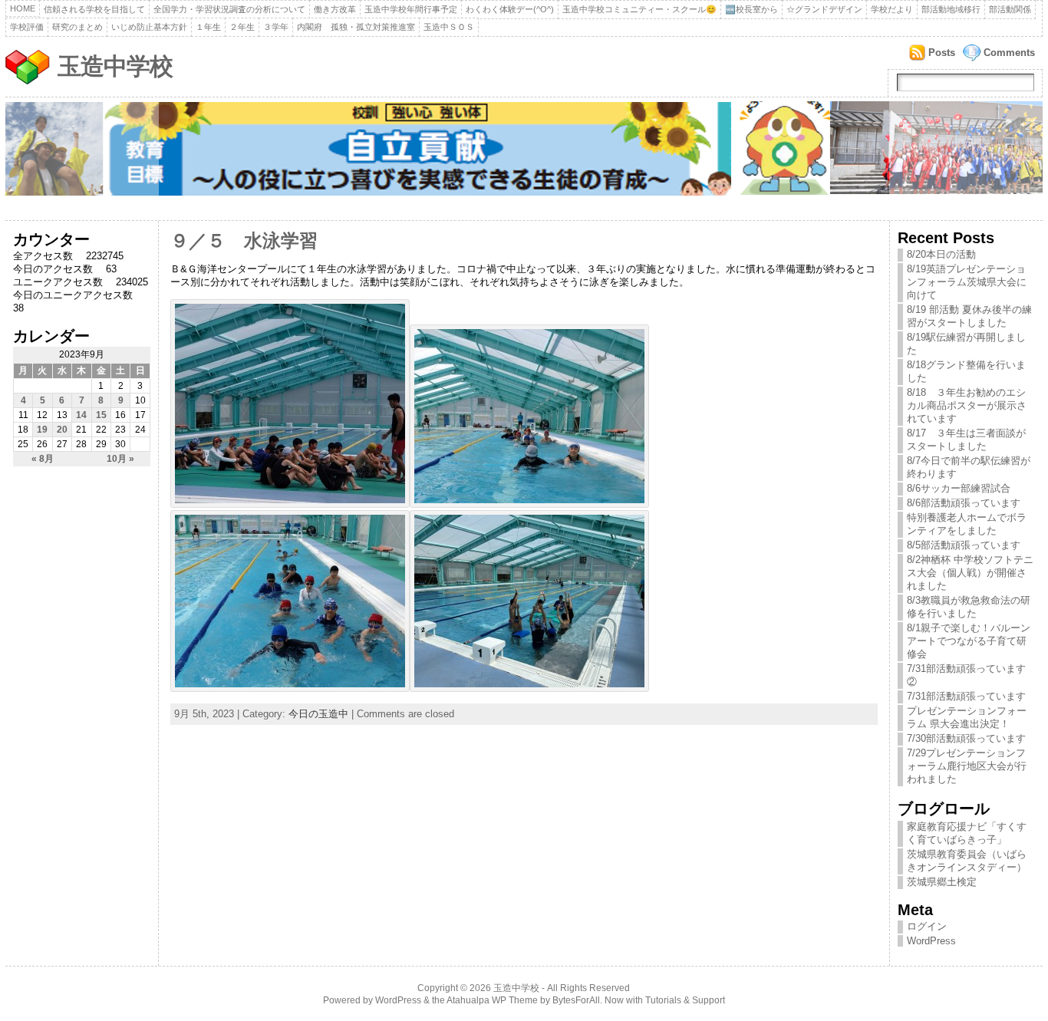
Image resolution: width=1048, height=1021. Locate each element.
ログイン (927, 926)
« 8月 (42, 458)
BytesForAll (576, 1000)
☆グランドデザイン (824, 9)
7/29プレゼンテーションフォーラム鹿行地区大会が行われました (967, 766)
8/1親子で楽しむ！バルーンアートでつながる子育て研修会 (968, 641)
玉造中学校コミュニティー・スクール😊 (639, 9)
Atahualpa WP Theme (492, 1000)
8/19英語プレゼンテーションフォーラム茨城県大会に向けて (967, 282)
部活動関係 (1010, 9)
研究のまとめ (77, 26)
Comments (1009, 52)
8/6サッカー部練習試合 (958, 488)
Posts (941, 52)
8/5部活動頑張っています (963, 545)
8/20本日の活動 (941, 254)
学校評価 (27, 26)
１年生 (208, 26)
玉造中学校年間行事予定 (410, 9)
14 (81, 415)
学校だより (892, 9)
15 (101, 415)
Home (22, 8)
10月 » (120, 458)
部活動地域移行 (950, 9)
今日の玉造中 (318, 714)
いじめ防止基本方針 (149, 26)
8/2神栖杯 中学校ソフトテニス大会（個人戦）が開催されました (970, 572)
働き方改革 (335, 9)
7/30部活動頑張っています (966, 738)
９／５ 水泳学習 (244, 241)
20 (62, 429)
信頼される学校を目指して (94, 9)
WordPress (931, 941)
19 (42, 429)
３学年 (275, 26)
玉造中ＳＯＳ (448, 26)
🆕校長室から (751, 9)
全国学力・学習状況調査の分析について (229, 9)
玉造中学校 (115, 66)
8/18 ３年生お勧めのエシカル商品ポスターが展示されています (967, 405)
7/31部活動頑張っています (966, 696)
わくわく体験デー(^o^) (510, 9)
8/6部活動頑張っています (963, 503)
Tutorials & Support (685, 1000)
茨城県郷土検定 (942, 882)
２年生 (242, 26)
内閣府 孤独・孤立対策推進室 (356, 26)
